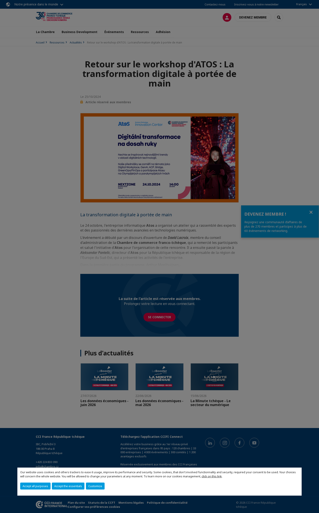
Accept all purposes (35, 486)
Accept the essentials (68, 486)
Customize (95, 486)
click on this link (212, 476)
